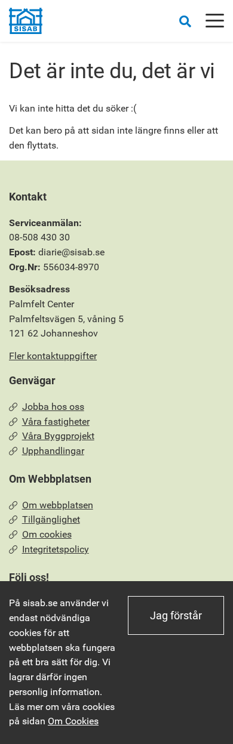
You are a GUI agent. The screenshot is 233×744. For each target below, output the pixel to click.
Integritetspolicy (55, 549)
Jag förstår (176, 615)
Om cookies (47, 534)
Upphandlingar (53, 450)
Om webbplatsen (57, 505)
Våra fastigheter (56, 421)
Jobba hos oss (53, 406)
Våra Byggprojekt (58, 436)
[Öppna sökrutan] (185, 21)
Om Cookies (73, 721)
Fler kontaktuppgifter (53, 356)
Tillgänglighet (51, 519)
